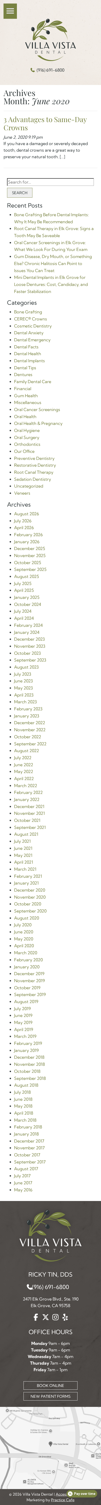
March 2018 (25, 1120)
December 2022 (29, 722)
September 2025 (30, 569)
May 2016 (23, 1190)
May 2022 (23, 771)
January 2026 (26, 541)
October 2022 (27, 736)
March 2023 (25, 701)
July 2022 (22, 757)
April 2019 (23, 1029)
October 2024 (27, 604)
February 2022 (28, 792)
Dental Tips (25, 367)
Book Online (50, 1385)
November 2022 (30, 729)
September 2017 (30, 1162)
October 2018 (27, 1071)
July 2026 (22, 520)
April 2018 (23, 1113)
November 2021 (29, 813)
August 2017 (26, 1168)
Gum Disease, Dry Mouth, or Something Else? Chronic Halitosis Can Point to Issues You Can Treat (53, 263)
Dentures (23, 374)
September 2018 (30, 1078)
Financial (22, 388)
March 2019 (25, 1036)
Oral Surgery (26, 437)
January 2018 (26, 1134)
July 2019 (22, 1008)
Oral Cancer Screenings (37, 409)
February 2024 (28, 625)
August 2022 (26, 750)
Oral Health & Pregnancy (38, 423)
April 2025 (24, 590)
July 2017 (22, 1175)
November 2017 (29, 1148)
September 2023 (30, 660)
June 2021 (23, 848)
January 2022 (26, 799)
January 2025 (26, 597)
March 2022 (25, 785)
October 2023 (27, 653)
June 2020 (23, 932)
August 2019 (26, 1001)
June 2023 (23, 681)
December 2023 (29, 639)
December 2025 (29, 548)
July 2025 (22, 583)
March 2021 (25, 869)
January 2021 (26, 883)
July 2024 (22, 611)
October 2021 (27, 820)
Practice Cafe (62, 1499)
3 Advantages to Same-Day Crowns (45, 123)
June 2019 (23, 1015)
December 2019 (29, 973)
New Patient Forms (50, 1396)
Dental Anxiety (28, 332)
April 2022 (24, 778)
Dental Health (27, 353)
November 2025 (30, 555)
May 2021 (23, 855)
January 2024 (26, 632)
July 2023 (22, 674)
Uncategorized (28, 486)
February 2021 (28, 876)
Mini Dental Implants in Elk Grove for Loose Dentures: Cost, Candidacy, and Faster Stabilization (51, 284)
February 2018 (28, 1127)
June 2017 (23, 1183)
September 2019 (30, 994)
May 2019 (23, 1022)
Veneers (22, 493)
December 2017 (29, 1141)
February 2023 (28, 709)
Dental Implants (29, 360)
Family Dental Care (32, 381)
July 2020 (22, 925)
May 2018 (23, 1106)
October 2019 (27, 987)
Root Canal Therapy (33, 472)
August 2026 (26, 513)
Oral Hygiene (27, 430)
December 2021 (29, 806)
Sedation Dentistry (32, 479)
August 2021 (26, 834)
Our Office (24, 451)
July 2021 (22, 841)
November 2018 (29, 1064)
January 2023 (26, 716)
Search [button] (19, 192)
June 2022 (23, 764)
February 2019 (28, 1043)
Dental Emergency (32, 340)
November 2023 (29, 646)
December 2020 (29, 890)
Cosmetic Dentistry (33, 326)
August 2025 (26, 576)
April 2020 (24, 945)
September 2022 (30, 744)
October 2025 (27, 562)
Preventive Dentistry (34, 458)
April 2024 (24, 618)
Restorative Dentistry (35, 465)
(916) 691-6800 (50, 70)
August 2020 (26, 918)
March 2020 (25, 952)
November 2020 (30, 897)
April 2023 (24, 695)
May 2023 (23, 688)
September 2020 (30, 911)
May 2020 (23, 939)
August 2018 (26, 1085)
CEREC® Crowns (30, 319)
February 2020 (28, 959)
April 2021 (23, 862)
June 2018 (23, 1099)
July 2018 (22, 1092)
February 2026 (28, 534)
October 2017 (27, 1155)
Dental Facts (26, 347)
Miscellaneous (27, 402)
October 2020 (27, 904)
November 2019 (29, 980)
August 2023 (26, 667)
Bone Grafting (28, 312)
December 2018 (29, 1057)
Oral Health (25, 416)
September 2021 (30, 827)
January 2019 (26, 1050)
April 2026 (24, 527)
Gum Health (26, 395)
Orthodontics (27, 444)
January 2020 (26, 967)
